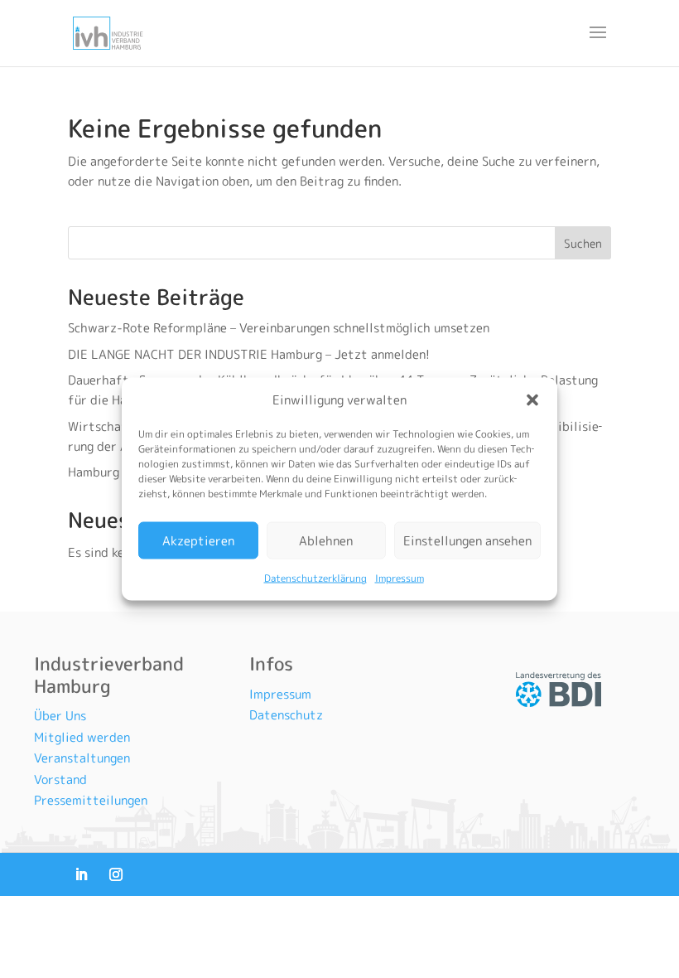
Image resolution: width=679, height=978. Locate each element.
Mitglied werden (82, 737)
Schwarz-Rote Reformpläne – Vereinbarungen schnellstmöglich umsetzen (278, 327)
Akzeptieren (198, 540)
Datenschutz (286, 715)
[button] (532, 400)
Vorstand (60, 779)
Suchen (583, 243)
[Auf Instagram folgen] (116, 874)
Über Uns (60, 715)
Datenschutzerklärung (315, 578)
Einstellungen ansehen (467, 540)
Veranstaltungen (82, 758)
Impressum (399, 578)
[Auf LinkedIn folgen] (81, 874)
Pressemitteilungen (90, 800)
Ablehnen (326, 540)
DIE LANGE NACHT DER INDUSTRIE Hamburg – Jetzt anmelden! (250, 354)
